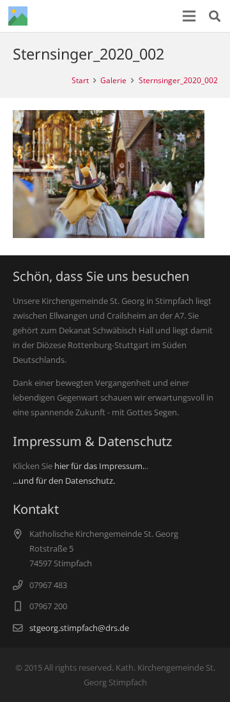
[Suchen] (214, 16)
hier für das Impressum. (99, 466)
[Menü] (189, 16)
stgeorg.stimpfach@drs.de (79, 628)
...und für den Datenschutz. (64, 480)
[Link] (17, 16)
